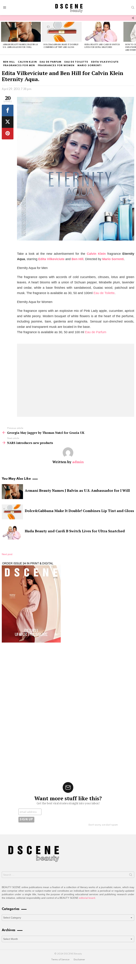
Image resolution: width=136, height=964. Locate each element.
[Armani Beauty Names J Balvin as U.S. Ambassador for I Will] (21, 32)
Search (130, 875)
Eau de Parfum (95, 332)
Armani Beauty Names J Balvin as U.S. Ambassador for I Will (20, 45)
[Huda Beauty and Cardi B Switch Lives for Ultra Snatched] (102, 32)
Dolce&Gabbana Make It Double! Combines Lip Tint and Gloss (61, 45)
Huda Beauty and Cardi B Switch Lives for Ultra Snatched (102, 45)
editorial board (87, 897)
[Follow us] (132, 18)
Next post (7, 554)
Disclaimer (79, 959)
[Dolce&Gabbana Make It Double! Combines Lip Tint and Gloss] (61, 32)
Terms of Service (60, 959)
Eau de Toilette (104, 293)
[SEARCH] (132, 7)
